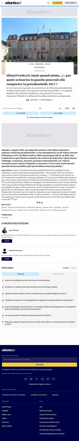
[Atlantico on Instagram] (48, 379)
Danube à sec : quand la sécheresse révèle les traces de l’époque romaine (31, 287)
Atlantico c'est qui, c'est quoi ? (14, 395)
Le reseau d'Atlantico (39, 395)
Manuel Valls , (48, 207)
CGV (41, 407)
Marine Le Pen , (46, 210)
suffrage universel (60, 210)
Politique (47, 64)
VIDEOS (4, 418)
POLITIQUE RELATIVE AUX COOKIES (50, 430)
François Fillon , (33, 210)
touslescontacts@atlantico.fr (39, 384)
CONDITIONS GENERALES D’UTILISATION (52, 434)
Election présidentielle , (17, 207)
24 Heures (66, 268)
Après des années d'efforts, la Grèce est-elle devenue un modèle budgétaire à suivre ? (36, 293)
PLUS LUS (21, 274)
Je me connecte (70, 3)
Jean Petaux (34, 100)
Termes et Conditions (45, 369)
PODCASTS (5, 422)
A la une (31, 64)
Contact (55, 395)
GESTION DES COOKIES (47, 418)
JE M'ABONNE (57, 3)
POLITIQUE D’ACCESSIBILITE (48, 426)
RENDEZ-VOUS (6, 414)
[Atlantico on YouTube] (53, 379)
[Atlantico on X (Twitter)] (31, 379)
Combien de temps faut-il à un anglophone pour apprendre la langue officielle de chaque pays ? (39, 300)
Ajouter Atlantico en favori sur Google (40, 117)
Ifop (48, 255)
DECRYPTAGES (6, 407)
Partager (22, 113)
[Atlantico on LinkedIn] (42, 379)
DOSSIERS (5, 411)
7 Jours (73, 268)
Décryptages (39, 64)
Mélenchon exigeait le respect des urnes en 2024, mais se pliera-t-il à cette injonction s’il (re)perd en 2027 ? (40, 323)
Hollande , (58, 207)
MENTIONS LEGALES (46, 411)
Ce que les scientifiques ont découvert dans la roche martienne (27, 280)
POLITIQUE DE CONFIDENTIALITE (50, 422)
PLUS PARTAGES (58, 274)
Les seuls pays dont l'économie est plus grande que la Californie (28, 315)
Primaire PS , (22, 210)
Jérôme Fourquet (46, 100)
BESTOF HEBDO (7, 426)
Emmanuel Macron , (35, 207)
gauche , (5, 207)
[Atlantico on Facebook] (36, 379)
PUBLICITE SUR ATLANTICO (48, 414)
